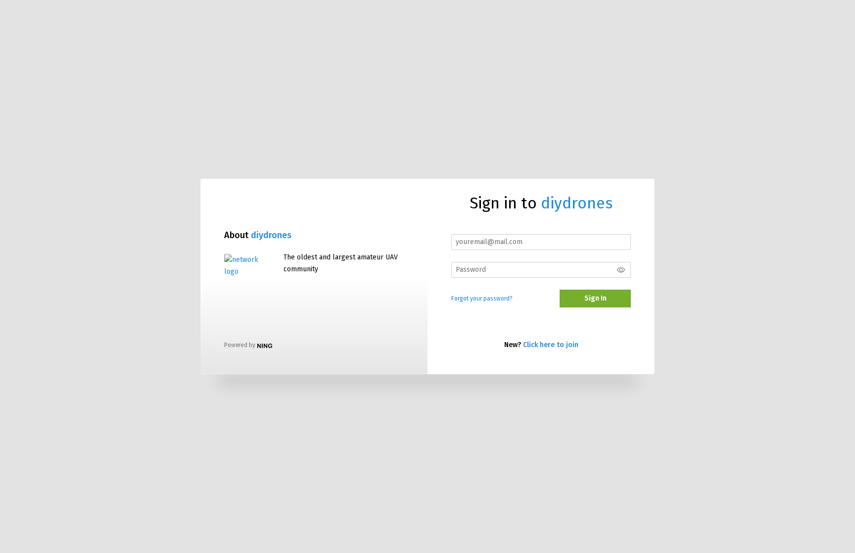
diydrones (271, 235)
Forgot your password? (482, 298)
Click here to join (550, 345)
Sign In (595, 298)
